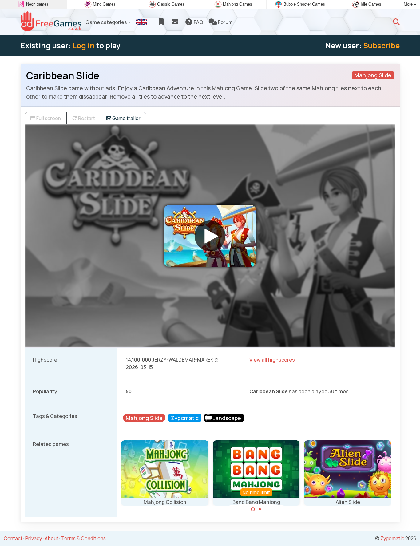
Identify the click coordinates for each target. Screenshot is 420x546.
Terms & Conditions (83, 538)
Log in (84, 45)
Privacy (33, 538)
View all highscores (272, 359)
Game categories (106, 22)
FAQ (198, 22)
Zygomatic (392, 538)
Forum (225, 22)
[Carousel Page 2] (260, 509)
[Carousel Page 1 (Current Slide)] (253, 509)
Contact (13, 538)
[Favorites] (161, 22)
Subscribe (381, 45)
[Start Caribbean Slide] (210, 235)
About (51, 538)
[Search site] (396, 22)
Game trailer (126, 118)
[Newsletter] (175, 22)
